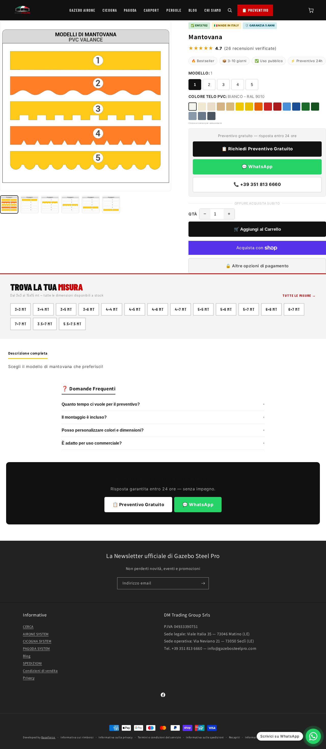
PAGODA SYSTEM (36, 648)
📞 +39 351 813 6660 (257, 184)
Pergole (173, 10)
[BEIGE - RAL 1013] (230, 106)
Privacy (28, 677)
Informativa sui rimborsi (77, 737)
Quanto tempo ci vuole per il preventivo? (163, 404)
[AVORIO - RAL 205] (202, 106)
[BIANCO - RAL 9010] (192, 106)
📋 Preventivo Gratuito (138, 504)
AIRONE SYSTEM (36, 633)
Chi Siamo (212, 10)
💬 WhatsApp (257, 166)
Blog (192, 10)
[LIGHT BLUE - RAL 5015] (287, 106)
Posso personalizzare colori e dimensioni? (163, 430)
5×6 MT (226, 309)
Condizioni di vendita (40, 670)
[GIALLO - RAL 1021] (249, 106)
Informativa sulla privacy (116, 737)
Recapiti (234, 737)
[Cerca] (229, 10)
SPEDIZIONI (32, 663)
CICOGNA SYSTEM (37, 641)
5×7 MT (248, 309)
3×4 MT (43, 309)
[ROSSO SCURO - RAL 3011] (277, 106)
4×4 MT (112, 309)
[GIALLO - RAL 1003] (240, 106)
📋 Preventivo (255, 10)
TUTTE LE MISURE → (299, 295)
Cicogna (109, 10)
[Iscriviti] (203, 583)
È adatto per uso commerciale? (163, 443)
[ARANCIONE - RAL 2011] (258, 106)
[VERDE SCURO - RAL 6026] (315, 106)
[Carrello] (311, 10)
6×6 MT (271, 309)
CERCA (28, 626)
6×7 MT (294, 309)
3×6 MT (88, 309)
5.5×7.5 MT (72, 323)
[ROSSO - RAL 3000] (268, 106)
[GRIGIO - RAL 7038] (202, 116)
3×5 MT (66, 309)
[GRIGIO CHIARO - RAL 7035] (192, 116)
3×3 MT (20, 309)
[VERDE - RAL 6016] (306, 106)
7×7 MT (20, 323)
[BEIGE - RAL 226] (211, 106)
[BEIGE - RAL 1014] (221, 106)
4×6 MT (158, 309)
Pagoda (130, 10)
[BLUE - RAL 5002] (296, 106)
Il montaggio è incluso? (163, 417)
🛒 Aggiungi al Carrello (257, 229)
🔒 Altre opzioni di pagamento (257, 265)
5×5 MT (203, 309)
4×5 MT (135, 309)
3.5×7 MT (44, 323)
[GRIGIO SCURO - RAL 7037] (211, 116)
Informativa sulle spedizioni (205, 737)
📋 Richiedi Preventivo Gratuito (257, 148)
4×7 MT (180, 309)
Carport (151, 10)
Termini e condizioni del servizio (159, 737)
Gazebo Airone (82, 10)
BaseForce (48, 737)
